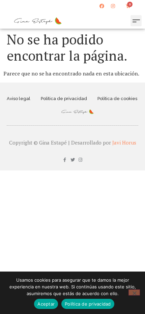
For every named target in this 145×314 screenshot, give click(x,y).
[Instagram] (113, 6)
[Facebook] (102, 6)
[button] (136, 20)
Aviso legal (18, 98)
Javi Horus (124, 142)
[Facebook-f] (65, 160)
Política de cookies (117, 98)
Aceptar (46, 304)
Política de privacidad (64, 98)
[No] (134, 292)
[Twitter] (72, 160)
